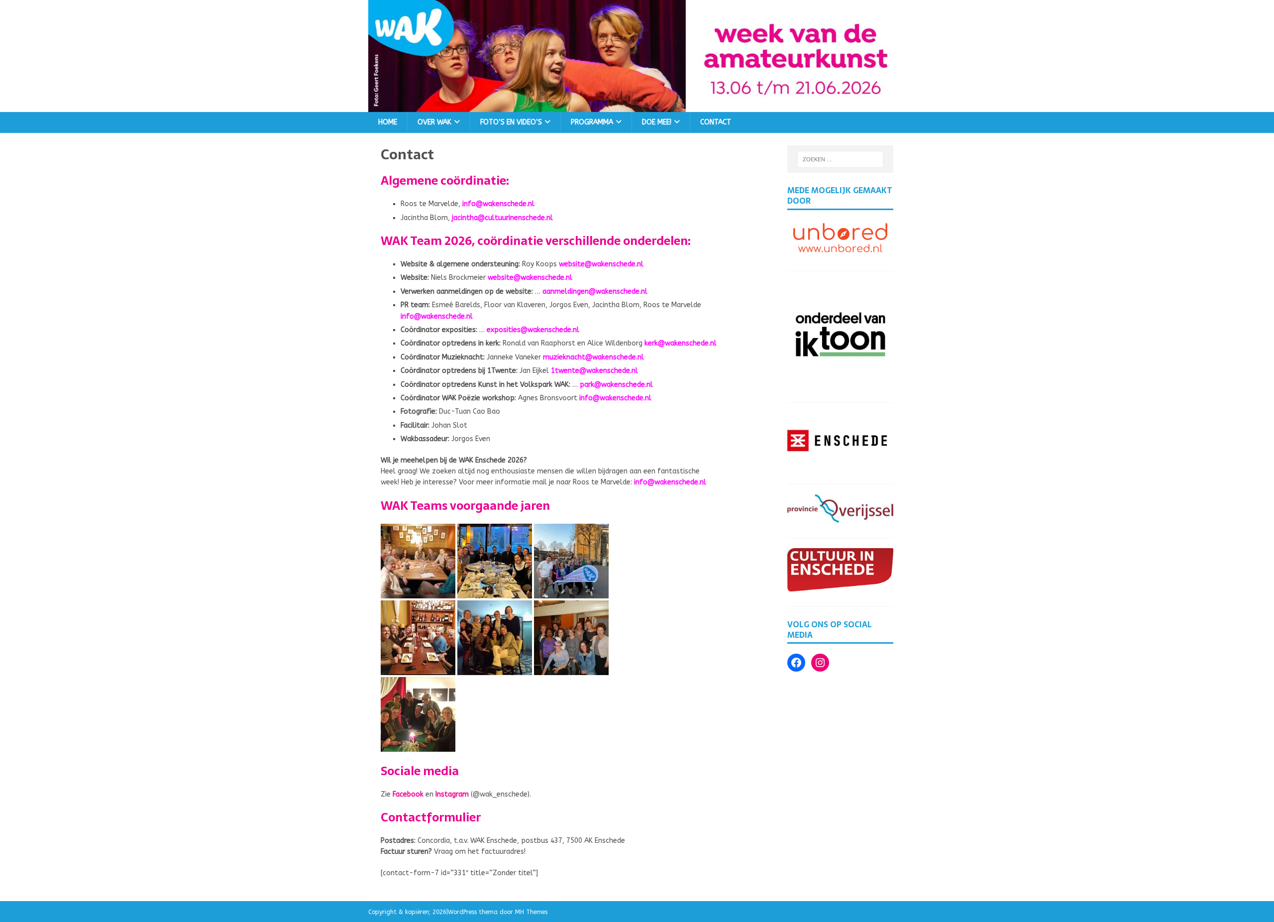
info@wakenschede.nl (498, 204)
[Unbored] (840, 250)
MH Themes (531, 912)
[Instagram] (820, 663)
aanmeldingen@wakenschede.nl (594, 291)
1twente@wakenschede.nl (594, 370)
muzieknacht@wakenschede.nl (593, 357)
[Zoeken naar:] (840, 159)
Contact (715, 122)
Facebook (408, 794)
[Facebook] (796, 663)
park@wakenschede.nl (616, 384)
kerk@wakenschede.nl (680, 343)
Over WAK (434, 122)
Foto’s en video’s (511, 122)
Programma (592, 122)
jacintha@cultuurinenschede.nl (502, 218)
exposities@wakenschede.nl (533, 330)
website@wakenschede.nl (601, 264)
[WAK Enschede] (637, 106)
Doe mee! (656, 122)
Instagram (452, 794)
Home (387, 122)
